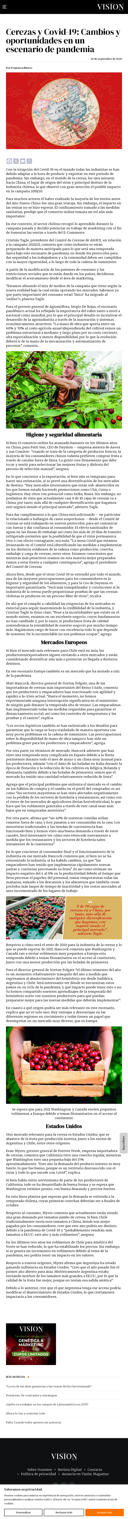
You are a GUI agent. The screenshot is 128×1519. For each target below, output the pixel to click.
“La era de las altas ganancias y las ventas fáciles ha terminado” (49, 1386)
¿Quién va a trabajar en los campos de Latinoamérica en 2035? (47, 1404)
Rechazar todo (64, 1512)
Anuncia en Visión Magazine (85, 1474)
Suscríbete (123, 1143)
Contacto (95, 1470)
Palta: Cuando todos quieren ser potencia (33, 1422)
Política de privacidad (38, 1474)
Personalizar (23, 1512)
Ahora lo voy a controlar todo (25, 1413)
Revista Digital (70, 1470)
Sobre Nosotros (40, 1470)
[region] (64, 1501)
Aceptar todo (104, 1512)
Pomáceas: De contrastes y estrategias (31, 1395)
